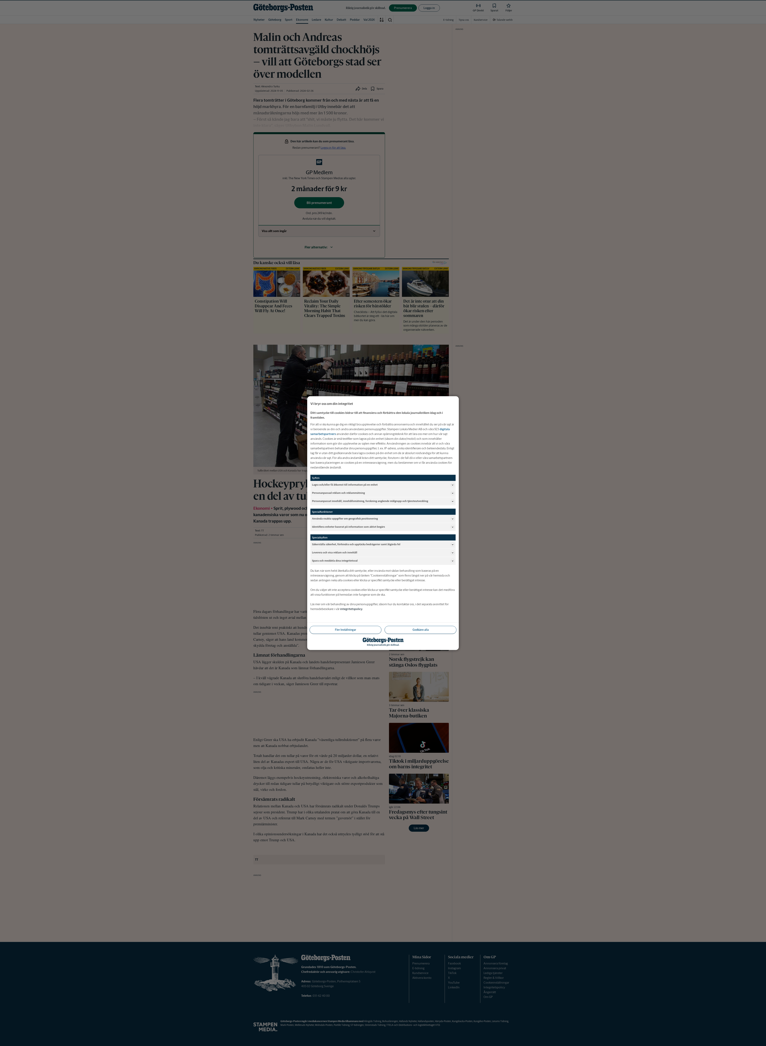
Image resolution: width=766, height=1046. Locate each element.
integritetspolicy (351, 609)
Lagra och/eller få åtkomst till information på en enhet (345, 484)
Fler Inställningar (345, 629)
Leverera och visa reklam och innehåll (334, 552)
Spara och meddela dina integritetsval (335, 560)
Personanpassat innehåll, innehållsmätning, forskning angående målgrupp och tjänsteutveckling (370, 501)
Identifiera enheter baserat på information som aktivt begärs (348, 526)
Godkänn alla (421, 629)
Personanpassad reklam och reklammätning (338, 493)
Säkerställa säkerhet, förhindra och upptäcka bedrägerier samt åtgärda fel (356, 544)
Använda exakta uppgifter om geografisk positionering (345, 518)
